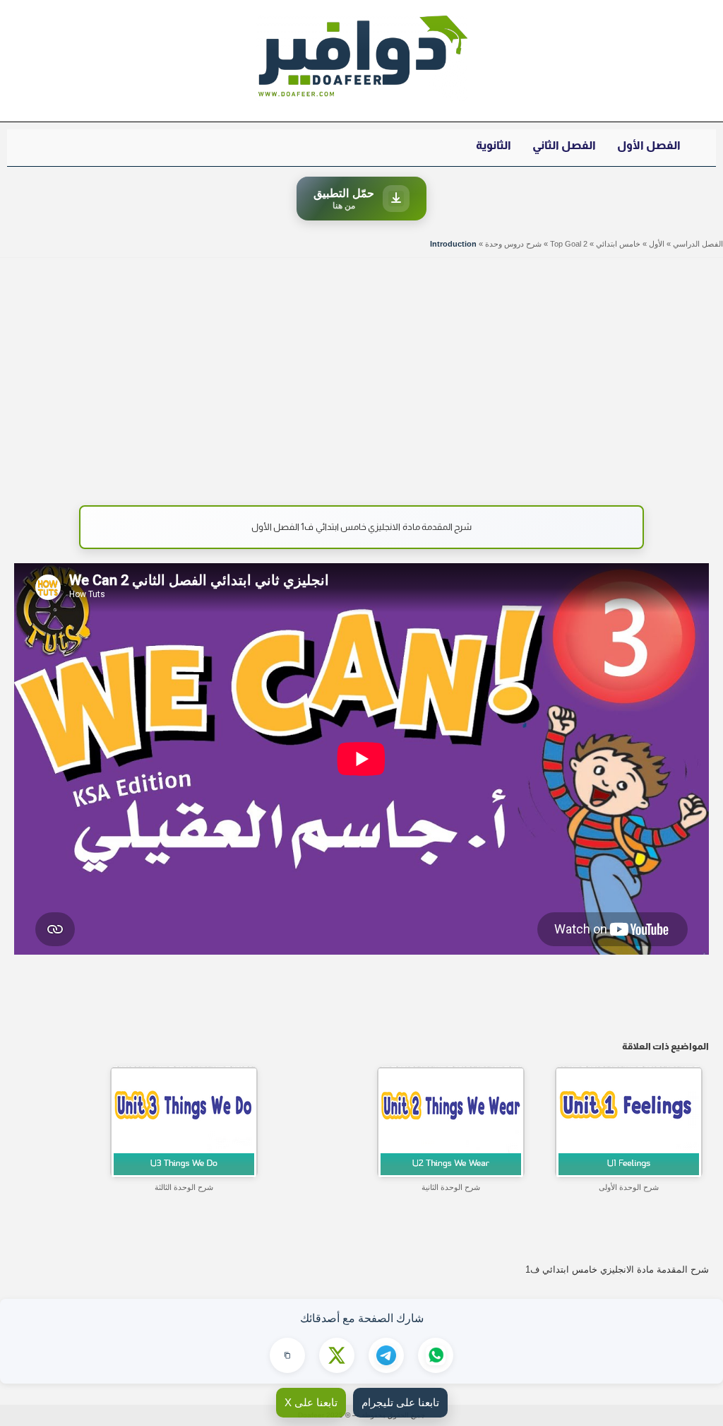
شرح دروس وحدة (513, 244)
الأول (656, 244)
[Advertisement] (361, 374)
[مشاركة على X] (336, 1355)
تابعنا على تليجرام (400, 1402)
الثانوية (493, 145)
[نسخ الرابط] (287, 1355)
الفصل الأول (649, 145)
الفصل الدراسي (698, 244)
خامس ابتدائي (618, 244)
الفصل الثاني (564, 145)
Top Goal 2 (568, 244)
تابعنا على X (311, 1402)
